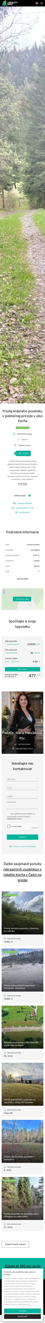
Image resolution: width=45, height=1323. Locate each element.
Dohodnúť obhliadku (24, 503)
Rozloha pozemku (12, 555)
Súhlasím (22, 1311)
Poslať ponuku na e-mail (24, 508)
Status (7, 566)
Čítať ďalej (22, 484)
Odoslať (22, 837)
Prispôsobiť (22, 1316)
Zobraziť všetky (22, 578)
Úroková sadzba (11, 658)
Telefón (10, 796)
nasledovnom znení (14, 819)
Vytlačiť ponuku (24, 512)
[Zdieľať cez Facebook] (28, 495)
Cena (7, 544)
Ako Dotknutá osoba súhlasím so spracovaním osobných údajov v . (21, 816)
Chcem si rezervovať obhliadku (24, 846)
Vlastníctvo (9, 561)
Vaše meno (11, 779)
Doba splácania (11, 650)
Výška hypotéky (11, 641)
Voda (7, 571)
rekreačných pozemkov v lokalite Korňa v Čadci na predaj (22, 874)
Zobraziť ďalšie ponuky (15, 1244)
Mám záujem (22, 669)
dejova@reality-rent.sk (24, 748)
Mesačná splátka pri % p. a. (11, 675)
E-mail (9, 788)
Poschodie (9, 550)
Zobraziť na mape (22, 599)
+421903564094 (24, 744)
